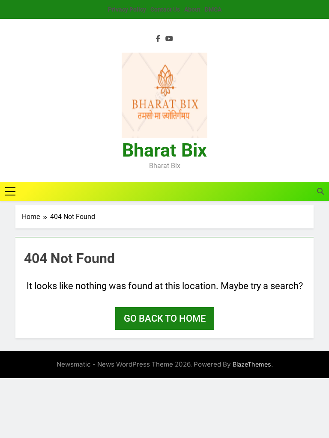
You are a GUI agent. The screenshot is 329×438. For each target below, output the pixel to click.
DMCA (213, 9)
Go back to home (165, 318)
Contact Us (165, 9)
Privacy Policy (127, 9)
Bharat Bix (164, 150)
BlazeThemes (252, 364)
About (192, 9)
